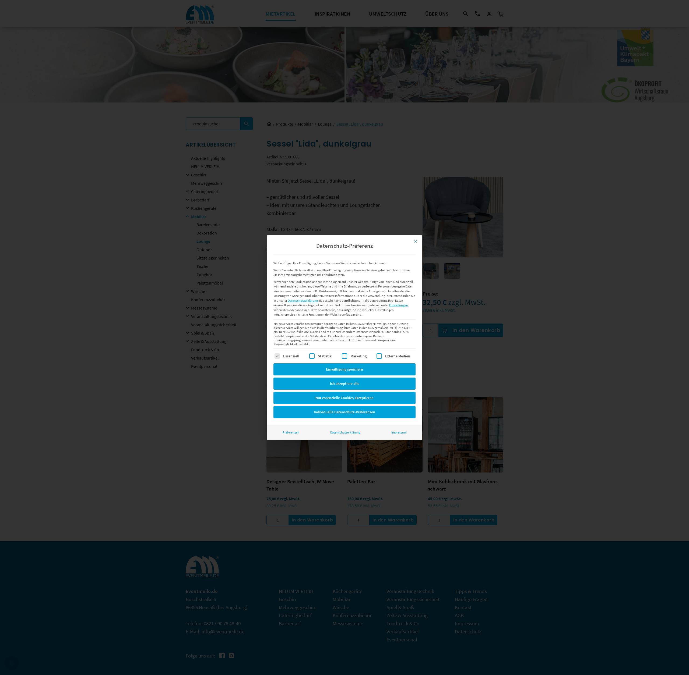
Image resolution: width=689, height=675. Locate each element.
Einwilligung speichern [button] (344, 369)
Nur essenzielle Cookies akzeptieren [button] (344, 397)
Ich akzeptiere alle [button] (344, 383)
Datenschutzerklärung (303, 301)
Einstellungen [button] (398, 305)
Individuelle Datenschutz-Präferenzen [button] (344, 412)
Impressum (399, 432)
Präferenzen (291, 432)
